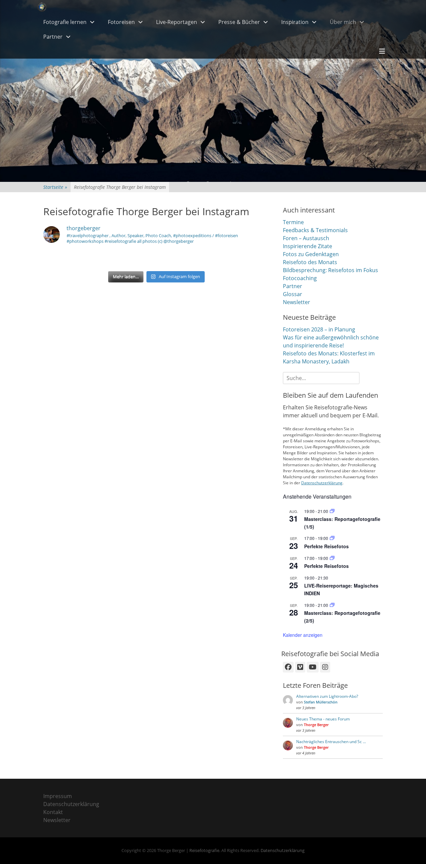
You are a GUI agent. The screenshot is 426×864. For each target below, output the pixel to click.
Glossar (292, 294)
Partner (53, 36)
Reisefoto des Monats (310, 262)
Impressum (57, 796)
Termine (293, 222)
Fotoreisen (121, 22)
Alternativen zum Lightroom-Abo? (327, 696)
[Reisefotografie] (42, 7)
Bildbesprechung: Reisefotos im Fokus (330, 270)
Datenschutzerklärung (321, 483)
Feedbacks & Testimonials (315, 230)
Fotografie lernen (65, 22)
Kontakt (53, 812)
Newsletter (296, 302)
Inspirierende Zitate (307, 246)
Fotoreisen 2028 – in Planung (319, 329)
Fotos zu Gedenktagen (311, 254)
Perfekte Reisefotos (326, 546)
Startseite (55, 187)
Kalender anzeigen (302, 635)
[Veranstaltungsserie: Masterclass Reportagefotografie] (332, 511)
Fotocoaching (300, 278)
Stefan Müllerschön (320, 701)
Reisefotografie (204, 850)
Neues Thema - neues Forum (323, 719)
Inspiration (295, 22)
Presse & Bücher (239, 22)
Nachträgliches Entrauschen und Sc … (331, 741)
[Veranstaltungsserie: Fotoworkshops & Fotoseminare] (332, 538)
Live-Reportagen (176, 22)
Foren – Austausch (306, 238)
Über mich (343, 22)
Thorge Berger (316, 724)
